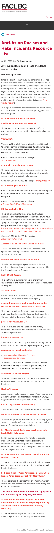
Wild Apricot (31, 530)
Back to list (10, 34)
